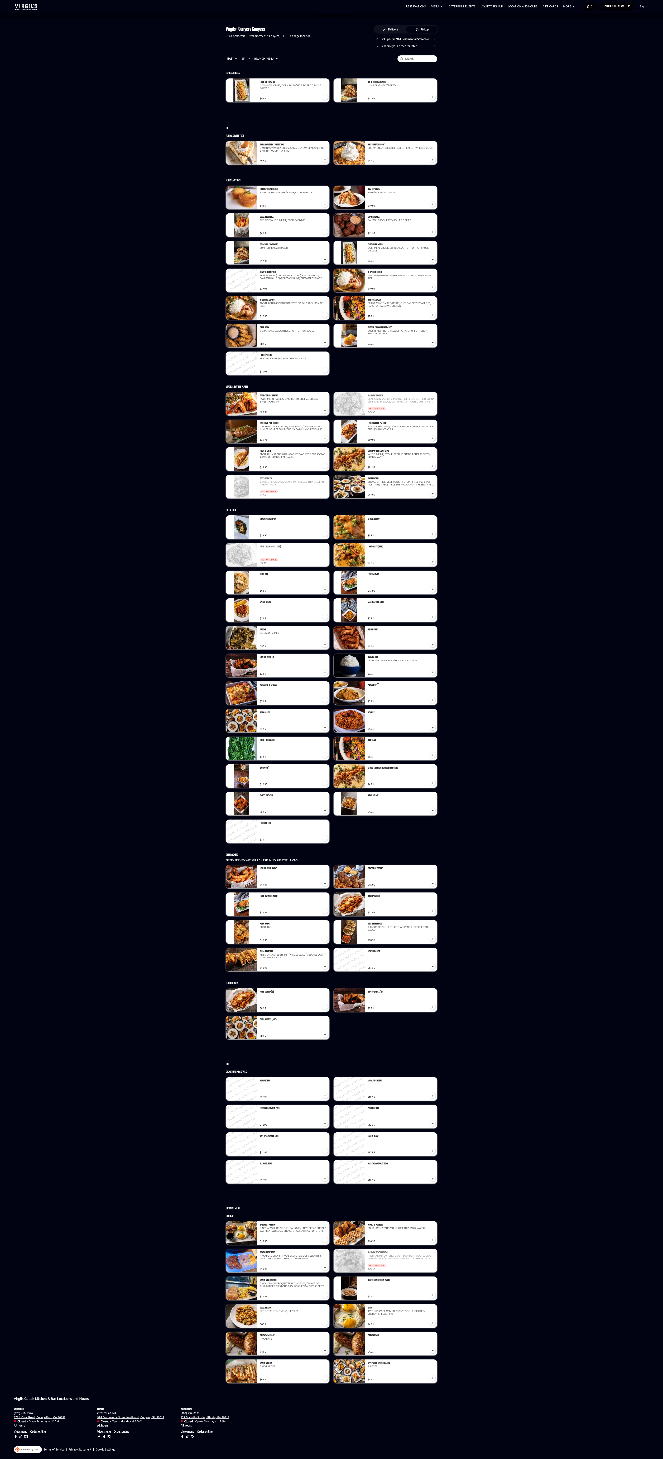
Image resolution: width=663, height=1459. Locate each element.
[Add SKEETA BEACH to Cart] (432, 1151)
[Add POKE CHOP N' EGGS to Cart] (325, 1267)
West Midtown (186, 1409)
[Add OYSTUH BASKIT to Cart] (432, 966)
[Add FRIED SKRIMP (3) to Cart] (325, 1007)
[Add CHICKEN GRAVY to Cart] (432, 534)
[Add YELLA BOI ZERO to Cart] (432, 1123)
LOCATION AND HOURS (522, 6)
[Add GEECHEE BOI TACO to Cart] (432, 939)
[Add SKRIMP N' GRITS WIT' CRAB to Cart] (432, 466)
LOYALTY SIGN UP (492, 6)
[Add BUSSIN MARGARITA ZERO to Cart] (325, 1123)
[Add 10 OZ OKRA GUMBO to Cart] (432, 287)
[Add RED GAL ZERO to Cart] (325, 1095)
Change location (300, 36)
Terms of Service (54, 1449)
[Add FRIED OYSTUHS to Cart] (325, 370)
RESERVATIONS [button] (416, 6)
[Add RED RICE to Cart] (432, 727)
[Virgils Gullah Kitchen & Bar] (26, 6)
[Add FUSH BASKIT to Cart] (325, 939)
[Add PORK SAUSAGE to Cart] (432, 1350)
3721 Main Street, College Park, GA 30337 (39, 1417)
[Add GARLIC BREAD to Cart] (325, 617)
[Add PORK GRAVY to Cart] (325, 727)
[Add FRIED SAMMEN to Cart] (432, 589)
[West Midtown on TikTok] (187, 1437)
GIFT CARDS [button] (550, 6)
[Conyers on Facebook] (99, 1437)
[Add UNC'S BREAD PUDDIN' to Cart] (432, 159)
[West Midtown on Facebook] (183, 1437)
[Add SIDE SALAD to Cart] (432, 755)
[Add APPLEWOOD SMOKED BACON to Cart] (432, 1378)
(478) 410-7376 (23, 1413)
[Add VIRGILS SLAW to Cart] (432, 810)
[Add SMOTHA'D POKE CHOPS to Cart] (325, 438)
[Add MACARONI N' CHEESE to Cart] (325, 700)
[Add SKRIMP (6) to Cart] (325, 783)
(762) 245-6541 (106, 1413)
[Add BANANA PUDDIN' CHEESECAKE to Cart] (325, 159)
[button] (437, 6)
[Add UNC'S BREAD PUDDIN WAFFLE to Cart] (432, 1295)
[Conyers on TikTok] (104, 1437)
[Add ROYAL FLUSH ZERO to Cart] (432, 1095)
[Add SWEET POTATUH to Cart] (325, 810)
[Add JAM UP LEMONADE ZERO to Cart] (325, 1151)
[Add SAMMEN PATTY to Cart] (325, 1378)
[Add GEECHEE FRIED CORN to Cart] (432, 617)
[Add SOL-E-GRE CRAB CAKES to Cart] (432, 97)
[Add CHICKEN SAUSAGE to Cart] (325, 1350)
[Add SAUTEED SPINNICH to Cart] (325, 755)
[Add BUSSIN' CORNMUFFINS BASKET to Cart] (432, 342)
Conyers (100, 1409)
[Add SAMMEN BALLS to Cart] (432, 232)
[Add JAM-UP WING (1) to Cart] (325, 672)
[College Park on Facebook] (16, 1437)
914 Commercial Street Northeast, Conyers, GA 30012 (130, 1417)
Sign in (644, 6)
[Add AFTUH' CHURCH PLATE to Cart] (325, 410)
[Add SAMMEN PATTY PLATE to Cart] (325, 1295)
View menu (20, 1431)
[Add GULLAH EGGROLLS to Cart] (325, 232)
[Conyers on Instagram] (109, 1437)
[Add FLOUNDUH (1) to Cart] (325, 838)
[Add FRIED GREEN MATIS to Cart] (325, 97)
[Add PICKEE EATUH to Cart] (432, 493)
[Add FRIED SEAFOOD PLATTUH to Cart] (432, 438)
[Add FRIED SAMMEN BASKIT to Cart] (325, 911)
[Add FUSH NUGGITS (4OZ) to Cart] (325, 1034)
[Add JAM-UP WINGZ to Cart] (432, 204)
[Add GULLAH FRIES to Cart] (432, 644)
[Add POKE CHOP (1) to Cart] (432, 700)
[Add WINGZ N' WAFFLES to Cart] (432, 1240)
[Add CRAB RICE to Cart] (325, 589)
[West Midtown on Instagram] (192, 1437)
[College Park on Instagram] (25, 1437)
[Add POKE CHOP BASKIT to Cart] (432, 883)
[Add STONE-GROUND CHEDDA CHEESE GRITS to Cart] (432, 783)
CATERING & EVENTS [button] (462, 6)
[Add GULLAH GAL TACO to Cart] (325, 966)
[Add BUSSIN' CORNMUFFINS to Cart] (325, 204)
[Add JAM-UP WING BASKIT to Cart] (325, 883)
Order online (38, 1431)
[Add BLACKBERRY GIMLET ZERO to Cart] (432, 1178)
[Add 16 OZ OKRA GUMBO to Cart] (325, 315)
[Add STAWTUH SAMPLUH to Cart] (325, 287)
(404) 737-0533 (190, 1413)
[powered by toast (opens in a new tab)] (27, 1449)
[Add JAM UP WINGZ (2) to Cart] (432, 1007)
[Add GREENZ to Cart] (325, 644)
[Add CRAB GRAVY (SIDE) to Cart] (432, 561)
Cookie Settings (105, 1449)
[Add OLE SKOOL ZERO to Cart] (325, 1178)
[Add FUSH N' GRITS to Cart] (325, 466)
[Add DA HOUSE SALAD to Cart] (432, 315)
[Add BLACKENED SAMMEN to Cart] (325, 534)
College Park (19, 1409)
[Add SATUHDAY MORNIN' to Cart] (325, 1240)
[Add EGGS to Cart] (432, 1323)
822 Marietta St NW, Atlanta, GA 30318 (205, 1417)
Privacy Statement (80, 1449)
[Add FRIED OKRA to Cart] (325, 342)
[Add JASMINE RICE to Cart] (432, 672)
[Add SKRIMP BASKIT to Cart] (432, 911)
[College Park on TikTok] (20, 1437)
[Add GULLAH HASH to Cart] (325, 1323)
